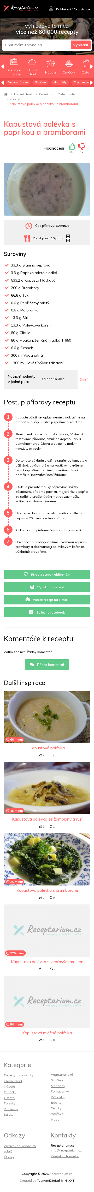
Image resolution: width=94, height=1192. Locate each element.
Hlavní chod (23, 94)
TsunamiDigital (48, 1180)
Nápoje (9, 1086)
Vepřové (57, 1114)
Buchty (56, 1102)
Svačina (40, 82)
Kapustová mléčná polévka (47, 1032)
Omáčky (10, 1092)
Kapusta (16, 99)
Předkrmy (11, 1109)
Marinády (60, 82)
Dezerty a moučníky (19, 1075)
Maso (55, 1119)
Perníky (56, 1108)
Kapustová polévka (47, 747)
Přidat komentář (50, 664)
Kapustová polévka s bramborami (47, 890)
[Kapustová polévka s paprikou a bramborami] (47, 189)
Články (9, 1157)
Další (83, 379)
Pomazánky (82, 82)
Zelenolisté (66, 94)
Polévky (10, 1103)
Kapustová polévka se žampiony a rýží (47, 819)
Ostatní (9, 1098)
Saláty (9, 1114)
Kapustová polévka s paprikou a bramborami (44, 104)
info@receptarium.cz (66, 1150)
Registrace (82, 9)
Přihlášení (63, 9)
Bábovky (57, 1097)
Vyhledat (80, 45)
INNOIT (69, 1180)
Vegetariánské (18, 82)
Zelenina (45, 94)
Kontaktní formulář (65, 1156)
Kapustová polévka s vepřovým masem (47, 961)
